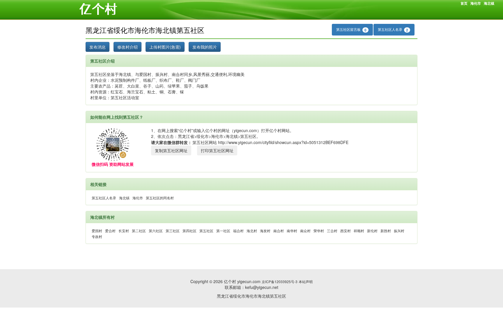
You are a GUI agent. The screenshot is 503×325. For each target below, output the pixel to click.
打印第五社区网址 (217, 150)
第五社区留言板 (351, 30)
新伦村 (372, 230)
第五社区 (206, 230)
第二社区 (139, 230)
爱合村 (110, 230)
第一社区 (223, 230)
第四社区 (189, 230)
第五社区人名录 (393, 30)
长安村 (123, 230)
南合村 (278, 230)
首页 (464, 3)
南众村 (305, 230)
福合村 (238, 230)
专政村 (97, 236)
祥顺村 (359, 230)
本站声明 (306, 281)
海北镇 (489, 3)
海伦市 (475, 3)
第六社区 (156, 230)
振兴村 (399, 230)
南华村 (292, 230)
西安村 (345, 230)
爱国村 (97, 230)
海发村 (265, 230)
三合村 (332, 230)
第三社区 (173, 230)
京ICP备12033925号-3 (279, 281)
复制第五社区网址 (171, 150)
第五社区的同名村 (160, 197)
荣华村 (319, 230)
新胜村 (385, 230)
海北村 (252, 230)
